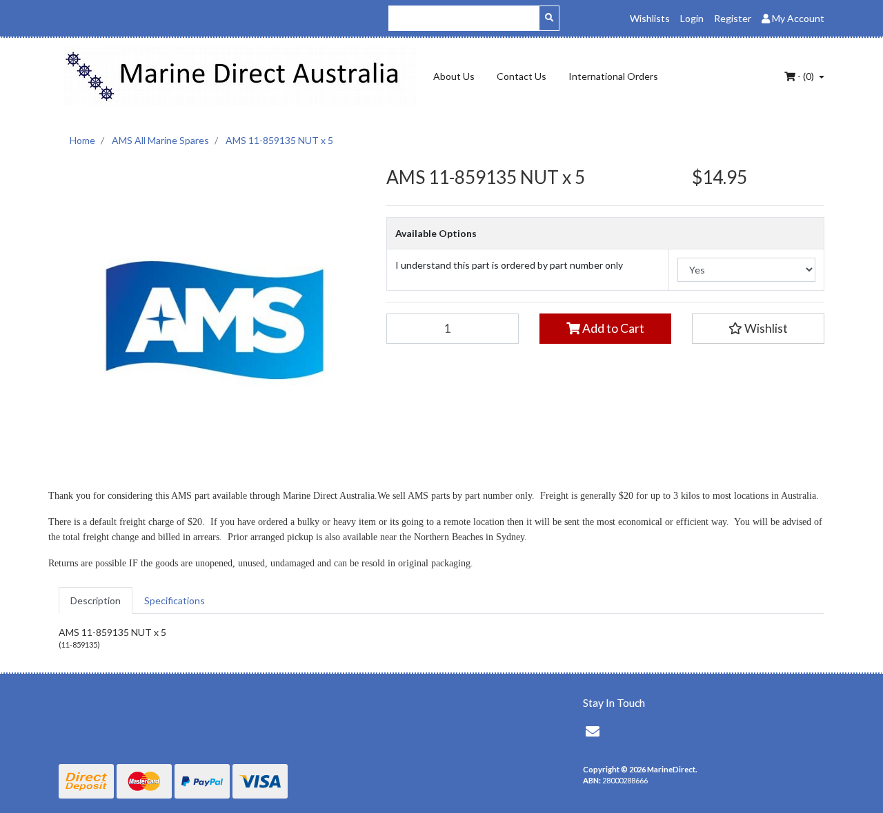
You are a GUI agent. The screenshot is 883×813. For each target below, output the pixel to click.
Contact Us (521, 76)
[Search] (549, 18)
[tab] (95, 600)
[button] (758, 328)
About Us (454, 76)
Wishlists (650, 18)
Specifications (174, 600)
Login (692, 18)
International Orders (613, 76)
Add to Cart (612, 328)
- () (805, 76)
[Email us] (592, 731)
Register (732, 18)
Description (95, 600)
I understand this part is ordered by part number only (509, 265)
